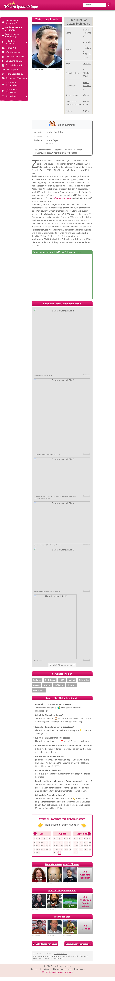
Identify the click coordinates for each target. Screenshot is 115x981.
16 (37, 845)
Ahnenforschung (65, 972)
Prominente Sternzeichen (12, 84)
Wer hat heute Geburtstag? (12, 22)
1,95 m (86, 111)
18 (42, 845)
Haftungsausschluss (62, 969)
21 (50, 845)
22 (34, 849)
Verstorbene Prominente (11, 91)
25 (42, 849)
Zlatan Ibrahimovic (60, 953)
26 (44, 849)
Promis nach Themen (15, 78)
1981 (85, 76)
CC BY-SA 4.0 (47, 958)
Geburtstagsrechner (15, 56)
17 (39, 845)
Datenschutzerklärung (40, 969)
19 (44, 845)
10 (39, 842)
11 (42, 842)
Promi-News (11, 96)
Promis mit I (38, 690)
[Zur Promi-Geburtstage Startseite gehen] (21, 5)
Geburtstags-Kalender (12, 42)
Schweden (87, 87)
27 (47, 849)
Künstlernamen (13, 52)
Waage (86, 95)
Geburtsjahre (12, 69)
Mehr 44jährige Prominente (62, 890)
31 (39, 852)
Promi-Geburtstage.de (61, 966)
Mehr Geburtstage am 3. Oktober (62, 864)
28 (50, 849)
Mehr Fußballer (62, 916)
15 (34, 845)
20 (47, 845)
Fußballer (59, 685)
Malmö (86, 83)
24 (39, 849)
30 (37, 852)
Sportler (71, 685)
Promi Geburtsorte (14, 73)
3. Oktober (86, 71)
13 (47, 842)
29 (34, 852)
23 (37, 849)
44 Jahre (87, 64)
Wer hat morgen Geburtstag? (12, 35)
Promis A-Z (11, 48)
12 (44, 842)
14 (50, 842)
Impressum (79, 969)
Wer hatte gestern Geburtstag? (13, 28)
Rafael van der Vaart (61, 198)
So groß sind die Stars (15, 65)
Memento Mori (49, 972)
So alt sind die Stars (14, 60)
